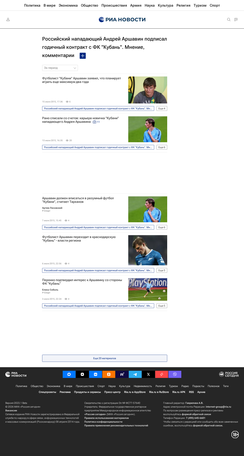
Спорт (101, 386)
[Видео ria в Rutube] (122, 374)
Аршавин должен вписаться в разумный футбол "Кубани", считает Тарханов (78, 200)
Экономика (53, 386)
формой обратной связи (196, 414)
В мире (68, 386)
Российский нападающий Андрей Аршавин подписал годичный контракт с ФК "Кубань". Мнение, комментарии (104, 47)
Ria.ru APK (178, 392)
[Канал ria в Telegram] (135, 374)
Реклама (65, 392)
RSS (191, 392)
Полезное (214, 386)
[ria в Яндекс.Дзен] (82, 374)
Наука (112, 386)
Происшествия (85, 386)
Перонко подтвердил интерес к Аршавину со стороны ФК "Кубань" (82, 281)
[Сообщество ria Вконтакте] (95, 374)
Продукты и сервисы (87, 392)
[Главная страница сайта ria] (122, 20)
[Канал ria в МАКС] (69, 374)
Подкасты (198, 386)
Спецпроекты (47, 392)
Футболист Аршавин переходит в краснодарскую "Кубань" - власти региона (79, 238)
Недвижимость (143, 386)
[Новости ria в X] (148, 374)
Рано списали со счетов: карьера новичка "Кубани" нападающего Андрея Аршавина (80, 119)
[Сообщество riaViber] (174, 374)
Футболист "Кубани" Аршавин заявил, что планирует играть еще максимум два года (81, 80)
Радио (185, 386)
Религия (160, 386)
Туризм (173, 386)
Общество (37, 386)
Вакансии (11, 410)
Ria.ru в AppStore (135, 392)
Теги (225, 386)
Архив (201, 392)
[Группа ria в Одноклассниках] (108, 374)
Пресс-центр (112, 392)
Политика (21, 386)
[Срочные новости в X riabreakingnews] (161, 374)
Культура (124, 386)
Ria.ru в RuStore (159, 392)
